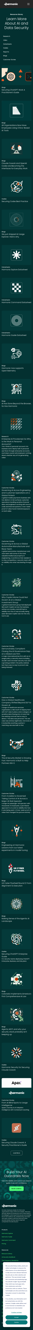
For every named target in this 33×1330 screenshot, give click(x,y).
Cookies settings (16, 1312)
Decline (16, 1322)
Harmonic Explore (7, 1233)
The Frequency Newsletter (10, 1260)
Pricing (4, 1244)
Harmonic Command (8, 1240)
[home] (10, 4)
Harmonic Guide (7, 1237)
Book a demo (16, 1189)
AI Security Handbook (8, 1257)
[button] (28, 4)
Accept (16, 1317)
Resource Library (7, 1254)
